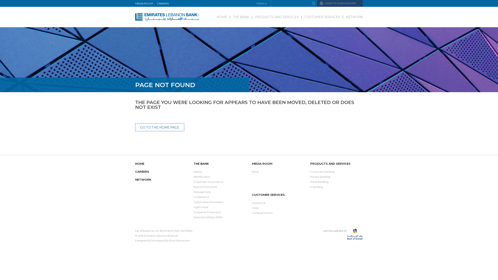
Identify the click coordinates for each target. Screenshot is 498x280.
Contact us (258, 202)
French (261, 3)
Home (222, 17)
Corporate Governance (208, 181)
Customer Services (322, 17)
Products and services (277, 17)
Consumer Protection (207, 212)
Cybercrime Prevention (208, 202)
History (198, 171)
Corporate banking (322, 171)
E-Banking (316, 186)
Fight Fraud (201, 207)
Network (354, 17)
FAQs (255, 207)
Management (202, 191)
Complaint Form (262, 212)
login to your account (340, 3)
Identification (202, 176)
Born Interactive (179, 240)
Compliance (201, 197)
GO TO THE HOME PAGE (159, 127)
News (255, 171)
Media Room (144, 3)
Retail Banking (319, 181)
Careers (163, 3)
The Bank (241, 17)
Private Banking (320, 176)
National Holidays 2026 (208, 217)
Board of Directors (205, 186)
